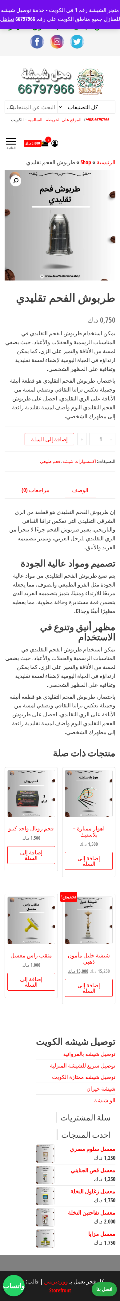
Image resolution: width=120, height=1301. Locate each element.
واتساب (14, 1285)
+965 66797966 (97, 119)
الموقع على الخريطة (64, 119)
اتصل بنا (104, 1289)
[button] (15, 180)
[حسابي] (54, 143)
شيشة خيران (100, 1088)
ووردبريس (56, 1281)
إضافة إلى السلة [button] (89, 860)
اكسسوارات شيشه (79, 461)
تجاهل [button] (7, 18)
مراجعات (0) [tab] (36, 490)
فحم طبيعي (50, 461)
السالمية (35, 119)
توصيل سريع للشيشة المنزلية (82, 1065)
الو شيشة (104, 1100)
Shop (86, 162)
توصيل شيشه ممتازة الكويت (83, 1076)
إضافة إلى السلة (49, 439)
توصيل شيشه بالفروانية (89, 1053)
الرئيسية (106, 162)
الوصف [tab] (80, 490)
